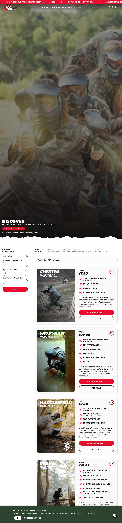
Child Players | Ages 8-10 (12, 278)
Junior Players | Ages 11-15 (13, 269)
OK (18, 518)
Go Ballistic (6, 233)
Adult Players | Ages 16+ (12, 260)
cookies (92, 513)
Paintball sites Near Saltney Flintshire (26, 233)
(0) (118, 7)
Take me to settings (32, 518)
